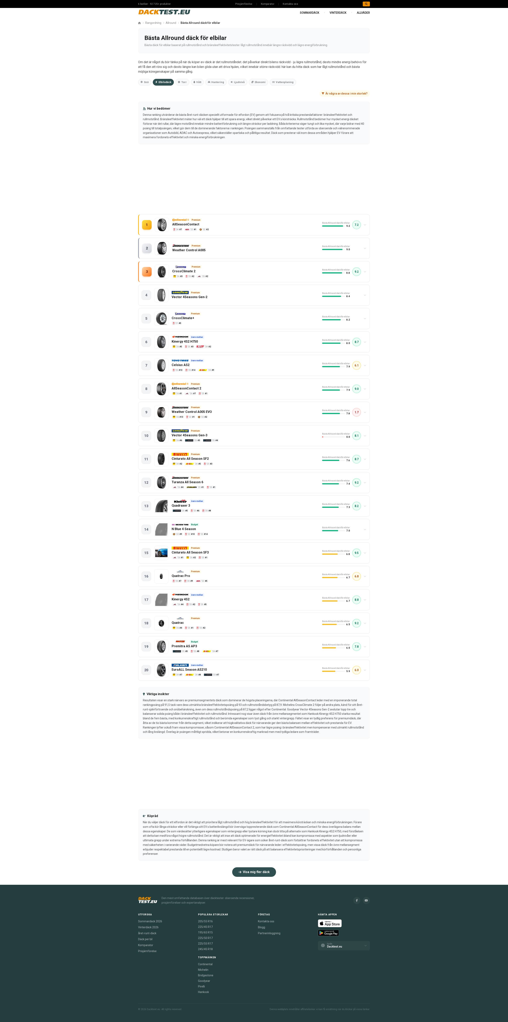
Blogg (261, 927)
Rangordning (153, 22)
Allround (171, 22)
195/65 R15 (205, 932)
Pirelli (201, 986)
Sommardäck (309, 12)
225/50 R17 (205, 938)
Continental (205, 964)
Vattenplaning (284, 82)
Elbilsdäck (165, 82)
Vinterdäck (338, 12)
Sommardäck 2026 (150, 921)
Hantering (217, 82)
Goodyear (204, 980)
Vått (198, 82)
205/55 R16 (205, 921)
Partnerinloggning (269, 933)
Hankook (203, 992)
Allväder (363, 12)
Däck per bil (145, 939)
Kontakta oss (290, 4)
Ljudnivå (239, 82)
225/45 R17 (205, 926)
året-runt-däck (147, 933)
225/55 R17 (205, 943)
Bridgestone (205, 975)
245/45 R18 (205, 949)
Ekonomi (260, 82)
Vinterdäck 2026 (148, 927)
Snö (146, 82)
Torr (184, 82)
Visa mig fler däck (256, 872)
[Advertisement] (254, 183)
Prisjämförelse (243, 4)
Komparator (267, 4)
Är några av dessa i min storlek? (346, 93)
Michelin (203, 969)
